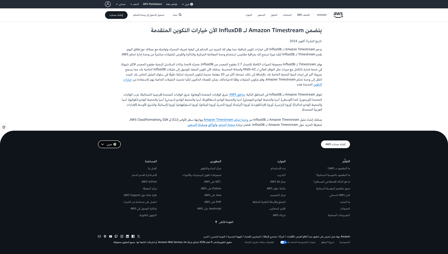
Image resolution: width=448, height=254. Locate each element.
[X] (138, 237)
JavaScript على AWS (209, 208)
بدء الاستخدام (278, 168)
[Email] (99, 237)
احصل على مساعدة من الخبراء (140, 202)
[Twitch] (116, 237)
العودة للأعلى (226, 222)
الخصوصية (345, 242)
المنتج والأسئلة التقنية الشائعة (269, 202)
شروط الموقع (327, 242)
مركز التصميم (278, 195)
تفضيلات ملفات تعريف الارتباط (259, 242)
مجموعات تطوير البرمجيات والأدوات (202, 175)
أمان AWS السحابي (339, 195)
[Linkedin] (127, 237)
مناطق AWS (237, 94)
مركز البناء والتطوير (210, 168)
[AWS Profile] (108, 4)
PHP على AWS (212, 202)
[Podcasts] (105, 237)
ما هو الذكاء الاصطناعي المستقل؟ (331, 182)
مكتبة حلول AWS (276, 188)
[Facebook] (133, 237)
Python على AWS (211, 188)
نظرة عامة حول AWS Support (140, 195)
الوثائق (212, 124)
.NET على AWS (212, 182)
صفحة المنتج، (227, 124)
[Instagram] (121, 237)
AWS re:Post (149, 182)
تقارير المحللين (278, 208)
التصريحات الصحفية (339, 215)
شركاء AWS (279, 215)
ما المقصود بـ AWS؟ (339, 168)
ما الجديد (345, 202)
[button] (303, 15)
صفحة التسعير (197, 124)
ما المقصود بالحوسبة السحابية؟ (333, 175)
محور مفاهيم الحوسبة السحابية (333, 188)
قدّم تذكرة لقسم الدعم (144, 175)
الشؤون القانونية (148, 215)
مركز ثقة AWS (278, 182)
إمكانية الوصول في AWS (144, 208)
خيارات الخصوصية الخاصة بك (301, 242)
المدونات (345, 208)
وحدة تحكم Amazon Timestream (226, 119)
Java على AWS (212, 195)
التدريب (281, 175)
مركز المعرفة (150, 188)
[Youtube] (110, 237)
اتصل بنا (152, 168)
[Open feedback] (4, 127)
